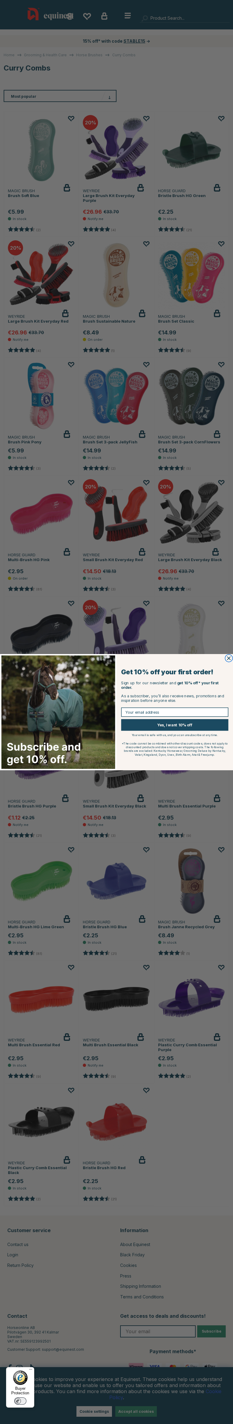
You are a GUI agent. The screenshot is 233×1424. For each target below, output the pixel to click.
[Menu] (30, 1370)
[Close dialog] (229, 658)
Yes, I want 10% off (174, 724)
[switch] (20, 1401)
